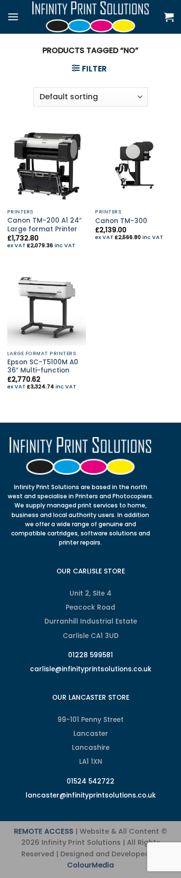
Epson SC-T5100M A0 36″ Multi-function (42, 366)
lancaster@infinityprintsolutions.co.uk (91, 795)
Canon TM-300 (121, 221)
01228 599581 (90, 655)
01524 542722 (90, 781)
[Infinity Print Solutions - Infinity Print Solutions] (90, 16)
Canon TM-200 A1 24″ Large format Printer (44, 224)
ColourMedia (90, 865)
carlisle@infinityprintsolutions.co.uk (91, 669)
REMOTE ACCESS (43, 831)
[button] (13, 16)
